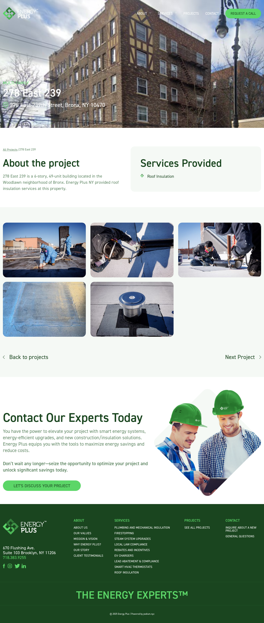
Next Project (240, 357)
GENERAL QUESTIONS (240, 536)
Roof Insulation (126, 572)
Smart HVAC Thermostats (133, 567)
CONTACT (212, 13)
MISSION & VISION (85, 539)
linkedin (24, 566)
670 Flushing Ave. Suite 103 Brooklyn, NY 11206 (29, 550)
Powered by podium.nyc (142, 613)
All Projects (10, 150)
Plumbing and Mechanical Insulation (142, 528)
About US (81, 528)
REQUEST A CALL (243, 13)
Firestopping (124, 533)
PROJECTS (191, 13)
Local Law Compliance (130, 544)
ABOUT (142, 13)
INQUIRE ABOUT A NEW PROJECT (241, 529)
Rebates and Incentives (132, 550)
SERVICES (165, 13)
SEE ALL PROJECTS (197, 528)
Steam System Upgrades (132, 539)
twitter (17, 566)
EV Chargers (124, 556)
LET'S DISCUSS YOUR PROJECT (42, 486)
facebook (4, 566)
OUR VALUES (82, 533)
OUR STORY (81, 550)
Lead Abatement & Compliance (136, 561)
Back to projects (28, 357)
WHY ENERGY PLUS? (87, 544)
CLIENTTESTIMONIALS (88, 556)
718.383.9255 (14, 557)
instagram (10, 566)
